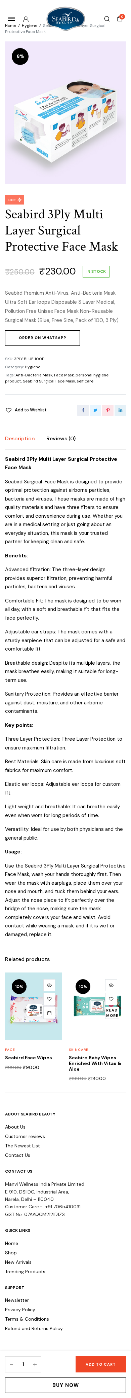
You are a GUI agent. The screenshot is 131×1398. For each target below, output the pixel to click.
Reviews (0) (61, 438)
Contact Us (17, 1155)
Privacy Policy (20, 1310)
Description (20, 438)
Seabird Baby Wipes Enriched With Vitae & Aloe (95, 1063)
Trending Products (25, 1271)
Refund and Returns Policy (34, 1328)
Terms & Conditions (27, 1319)
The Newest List (22, 1146)
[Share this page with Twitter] (95, 410)
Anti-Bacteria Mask (33, 375)
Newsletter (17, 1300)
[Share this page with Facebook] (83, 410)
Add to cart (101, 1364)
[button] (26, 410)
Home (10, 25)
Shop (11, 1253)
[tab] (20, 439)
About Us (15, 1127)
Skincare (78, 1049)
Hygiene (29, 25)
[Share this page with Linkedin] (120, 410)
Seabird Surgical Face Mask (49, 381)
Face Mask (64, 375)
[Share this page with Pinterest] (108, 410)
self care (85, 381)
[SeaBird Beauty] (66, 19)
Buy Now (65, 1385)
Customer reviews (25, 1136)
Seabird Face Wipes (28, 1058)
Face (10, 1049)
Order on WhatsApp (42, 337)
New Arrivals (18, 1262)
